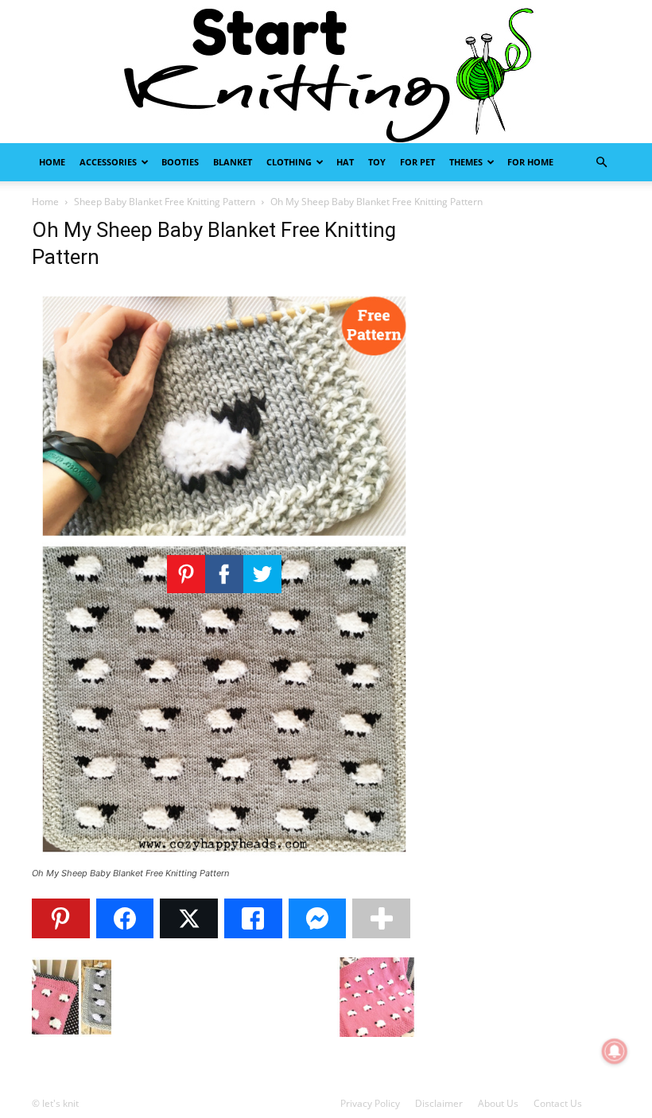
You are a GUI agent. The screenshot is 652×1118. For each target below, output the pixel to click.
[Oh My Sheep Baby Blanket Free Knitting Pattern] (224, 858)
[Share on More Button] (381, 918)
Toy (377, 162)
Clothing (289, 162)
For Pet (417, 162)
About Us (498, 1103)
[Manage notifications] (614, 1051)
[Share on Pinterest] (61, 918)
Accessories (108, 162)
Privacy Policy (370, 1103)
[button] (601, 162)
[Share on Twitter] (189, 918)
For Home (530, 162)
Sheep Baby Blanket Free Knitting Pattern (164, 201)
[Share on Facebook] (125, 918)
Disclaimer (439, 1103)
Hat (345, 162)
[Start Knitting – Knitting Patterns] (326, 71)
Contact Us (558, 1103)
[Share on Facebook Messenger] (318, 918)
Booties (180, 162)
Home (52, 162)
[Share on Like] (253, 918)
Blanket (232, 162)
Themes (466, 162)
